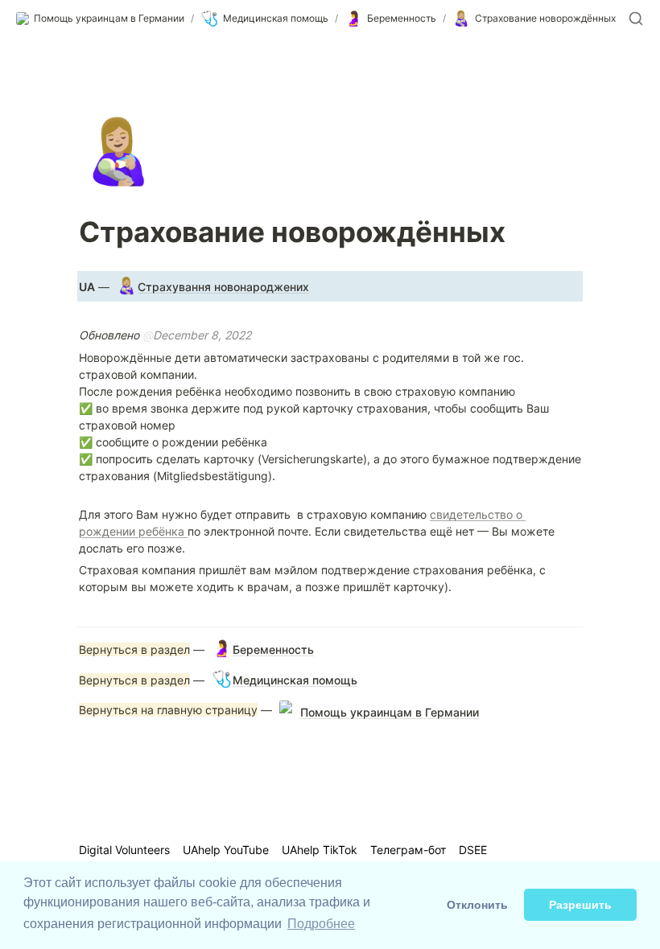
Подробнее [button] (321, 924)
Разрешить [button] (580, 904)
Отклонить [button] (477, 904)
